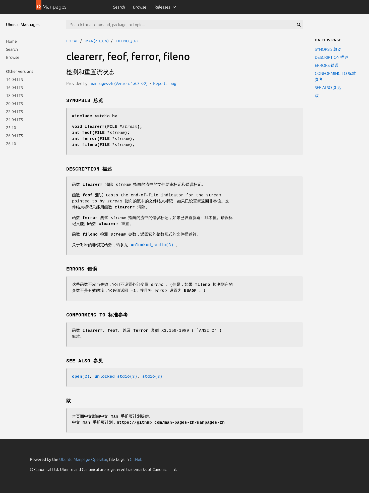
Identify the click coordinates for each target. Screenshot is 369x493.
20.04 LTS (14, 103)
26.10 (11, 143)
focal (72, 40)
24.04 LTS (14, 119)
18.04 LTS (14, 95)
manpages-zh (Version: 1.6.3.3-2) (119, 83)
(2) (81, 376)
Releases (162, 7)
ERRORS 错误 (327, 65)
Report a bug (164, 83)
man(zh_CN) (97, 40)
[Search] (299, 24)
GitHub (136, 459)
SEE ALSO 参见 (328, 87)
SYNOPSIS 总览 (328, 49)
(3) (152, 245)
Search (119, 7)
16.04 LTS (14, 87)
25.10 (11, 127)
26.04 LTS (14, 135)
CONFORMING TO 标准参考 (335, 76)
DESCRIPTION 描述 (331, 57)
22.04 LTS (14, 111)
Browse (139, 7)
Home (11, 41)
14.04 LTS (14, 79)
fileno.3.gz (127, 40)
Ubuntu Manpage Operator (83, 459)
